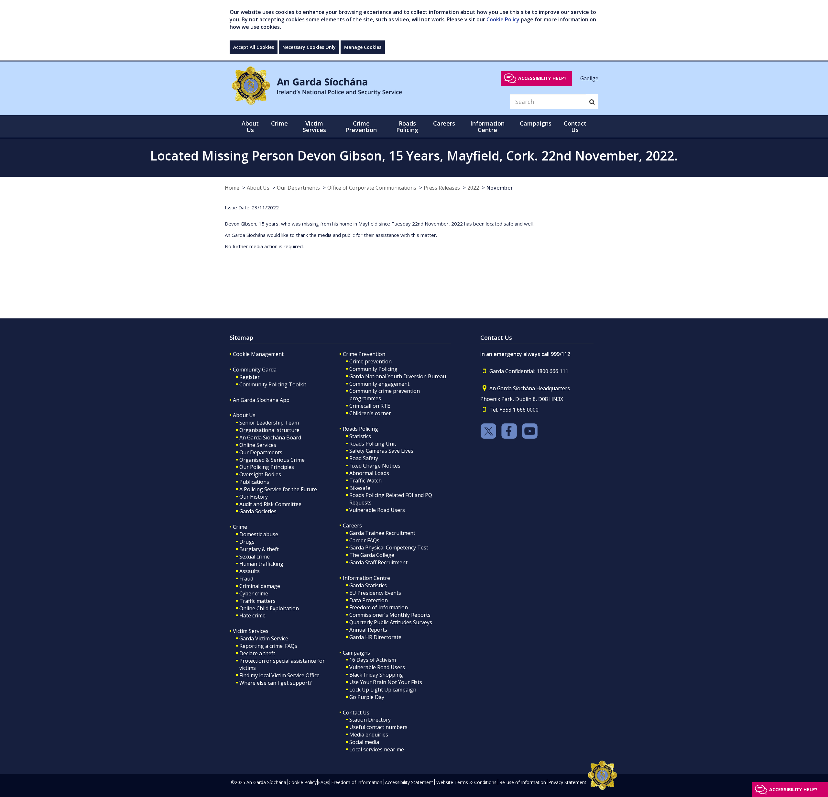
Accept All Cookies (253, 47)
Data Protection (368, 600)
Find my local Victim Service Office (279, 675)
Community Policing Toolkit (272, 384)
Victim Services (250, 631)
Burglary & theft (259, 549)
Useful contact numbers (378, 727)
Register (249, 377)
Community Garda (255, 369)
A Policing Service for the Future (278, 489)
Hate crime (252, 615)
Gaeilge (589, 78)
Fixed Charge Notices (374, 465)
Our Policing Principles (266, 466)
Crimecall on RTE (369, 405)
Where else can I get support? (275, 682)
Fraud (246, 578)
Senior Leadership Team (269, 422)
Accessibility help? (542, 78)
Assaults (249, 571)
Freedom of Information (378, 607)
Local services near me (376, 749)
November (499, 187)
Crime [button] (279, 123)
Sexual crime (254, 556)
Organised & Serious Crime (272, 459)
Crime (240, 526)
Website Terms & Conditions (466, 782)
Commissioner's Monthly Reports (389, 614)
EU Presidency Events (375, 592)
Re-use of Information (522, 782)
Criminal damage (259, 586)
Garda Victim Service (263, 638)
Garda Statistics (368, 585)
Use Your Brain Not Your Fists (385, 682)
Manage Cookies (362, 47)
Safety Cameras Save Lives (381, 450)
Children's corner (370, 413)
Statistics (360, 436)
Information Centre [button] (487, 126)
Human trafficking (261, 563)
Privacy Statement (567, 782)
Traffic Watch (365, 480)
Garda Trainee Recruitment (382, 533)
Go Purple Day (366, 697)
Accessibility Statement (409, 782)
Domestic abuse (258, 534)
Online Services (257, 444)
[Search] (592, 101)
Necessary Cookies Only (309, 47)
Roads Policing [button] (407, 126)
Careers (352, 525)
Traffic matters (257, 600)
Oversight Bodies (260, 474)
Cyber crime (253, 593)
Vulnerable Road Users (377, 510)
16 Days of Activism (372, 659)
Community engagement (379, 383)
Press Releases (442, 187)
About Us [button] (250, 126)
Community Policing (373, 368)
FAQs (323, 782)
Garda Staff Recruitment (378, 562)
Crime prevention (370, 361)
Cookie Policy (502, 19)
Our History (253, 496)
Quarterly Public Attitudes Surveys (390, 622)
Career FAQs (364, 540)
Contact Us (356, 712)
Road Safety (363, 458)
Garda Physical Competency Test (388, 547)
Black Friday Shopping (376, 674)
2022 (473, 187)
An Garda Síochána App (261, 400)
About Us (258, 187)
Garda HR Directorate (375, 637)
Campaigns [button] (535, 123)
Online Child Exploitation (269, 608)
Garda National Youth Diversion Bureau (397, 376)
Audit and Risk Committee (270, 504)
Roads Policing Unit (372, 443)
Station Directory (370, 719)
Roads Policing (360, 428)
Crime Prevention (364, 354)
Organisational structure (269, 430)
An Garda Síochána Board (270, 437)
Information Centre (366, 577)
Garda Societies (258, 511)
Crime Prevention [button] (361, 126)
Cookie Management (258, 354)
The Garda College (371, 555)
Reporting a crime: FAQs (268, 645)
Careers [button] (444, 123)
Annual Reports (368, 629)
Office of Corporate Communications (371, 187)
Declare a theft (257, 653)
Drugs (247, 541)
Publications (254, 481)
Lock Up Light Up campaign (382, 689)
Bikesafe (359, 488)
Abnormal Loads (369, 473)
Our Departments (298, 187)
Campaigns (356, 652)
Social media (364, 742)
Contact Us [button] (575, 126)
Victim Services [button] (314, 126)
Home (232, 187)
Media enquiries (368, 734)
